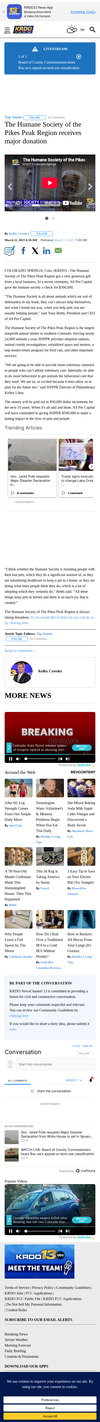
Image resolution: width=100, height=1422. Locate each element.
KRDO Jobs (14, 1293)
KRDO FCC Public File (22, 1299)
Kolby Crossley (19, 233)
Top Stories (44, 634)
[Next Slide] (92, 467)
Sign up (87, 1046)
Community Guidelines (73, 1288)
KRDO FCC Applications (62, 1299)
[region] (50, 1109)
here (13, 1029)
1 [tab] (46, 218)
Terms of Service (17, 1288)
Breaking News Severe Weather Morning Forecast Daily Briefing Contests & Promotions (22, 1345)
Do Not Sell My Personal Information (34, 1304)
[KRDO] (24, 29)
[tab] (18, 1080)
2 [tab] (53, 218)
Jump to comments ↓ (20, 651)
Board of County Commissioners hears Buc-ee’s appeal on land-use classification (48, 65)
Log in (76, 1046)
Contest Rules (16, 1310)
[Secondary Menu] (11, 29)
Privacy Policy (42, 1288)
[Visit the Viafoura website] (85, 1171)
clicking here (19, 1016)
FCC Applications (39, 1293)
